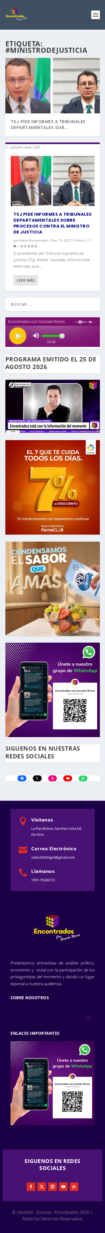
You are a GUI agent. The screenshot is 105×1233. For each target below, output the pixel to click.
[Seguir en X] (41, 1186)
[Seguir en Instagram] (52, 1186)
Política (80, 240)
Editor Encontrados (33, 240)
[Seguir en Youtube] (63, 1186)
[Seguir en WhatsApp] (74, 1186)
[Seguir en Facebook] (31, 1186)
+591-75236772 (43, 879)
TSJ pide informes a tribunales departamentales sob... (48, 125)
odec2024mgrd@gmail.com (53, 857)
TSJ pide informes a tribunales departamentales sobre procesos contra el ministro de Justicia (52, 223)
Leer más (26, 280)
